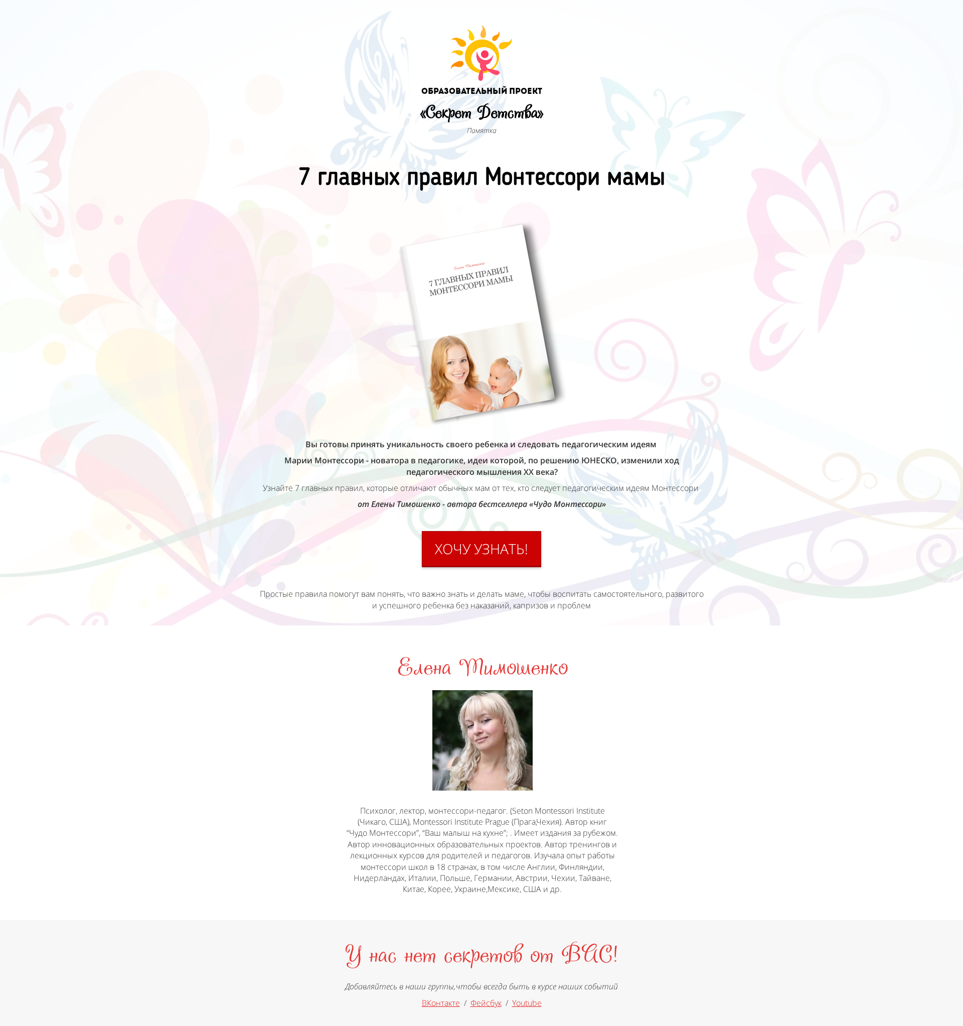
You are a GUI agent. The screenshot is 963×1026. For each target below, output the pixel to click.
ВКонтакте (441, 1002)
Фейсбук (486, 1002)
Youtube (527, 1002)
